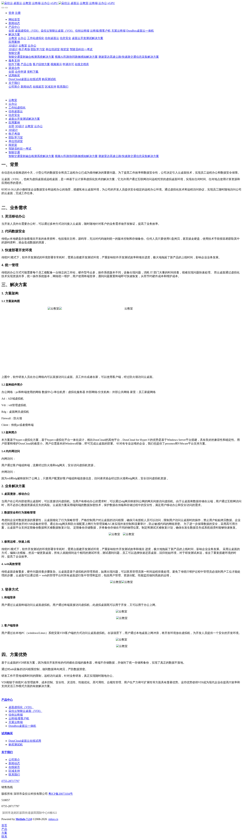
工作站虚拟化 (17, 107)
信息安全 (14, 115)
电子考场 (14, 133)
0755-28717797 (10, 780)
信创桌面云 (16, 111)
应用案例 (14, 122)
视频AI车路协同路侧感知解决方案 (76, 156)
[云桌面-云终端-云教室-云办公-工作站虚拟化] (121, 3)
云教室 (13, 100)
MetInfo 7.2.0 (24, 819)
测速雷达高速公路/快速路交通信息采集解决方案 (128, 156)
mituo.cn (53, 819)
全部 (11, 30)
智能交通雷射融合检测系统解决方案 (31, 156)
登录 (11, 12)
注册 (18, 12)
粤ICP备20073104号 (60, 793)
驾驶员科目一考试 (20, 148)
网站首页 (14, 19)
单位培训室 (16, 141)
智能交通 (14, 152)
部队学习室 (16, 137)
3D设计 (19, 126)
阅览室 (13, 144)
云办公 (13, 103)
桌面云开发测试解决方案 (24, 118)
